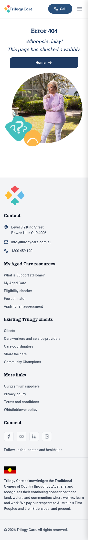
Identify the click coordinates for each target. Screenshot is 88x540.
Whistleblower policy (20, 410)
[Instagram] (47, 436)
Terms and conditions (21, 402)
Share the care (15, 354)
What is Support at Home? (24, 275)
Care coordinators (18, 346)
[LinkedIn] (34, 436)
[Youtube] (21, 436)
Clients (9, 331)
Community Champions (22, 362)
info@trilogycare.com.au (31, 242)
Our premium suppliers (22, 386)
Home (40, 63)
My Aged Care (15, 283)
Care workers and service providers (32, 339)
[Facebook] (9, 436)
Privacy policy (15, 394)
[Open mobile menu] (79, 8)
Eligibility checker (18, 291)
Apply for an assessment (23, 306)
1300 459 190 (21, 251)
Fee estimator (15, 299)
